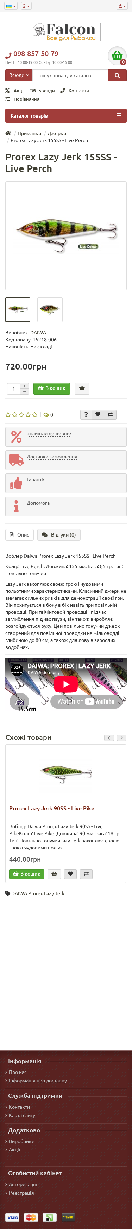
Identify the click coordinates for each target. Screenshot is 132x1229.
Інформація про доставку (38, 1080)
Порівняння (26, 99)
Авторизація (23, 1184)
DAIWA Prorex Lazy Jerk (37, 893)
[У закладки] (98, 415)
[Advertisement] (66, 973)
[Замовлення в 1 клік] (82, 389)
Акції (18, 90)
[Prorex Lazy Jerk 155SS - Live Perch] (66, 235)
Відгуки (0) (63, 535)
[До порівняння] (110, 415)
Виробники (21, 1141)
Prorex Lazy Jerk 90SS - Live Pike (51, 808)
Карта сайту (22, 1115)
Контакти (78, 90)
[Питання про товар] (86, 415)
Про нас (18, 1072)
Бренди (46, 90)
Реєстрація (21, 1193)
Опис (23, 535)
